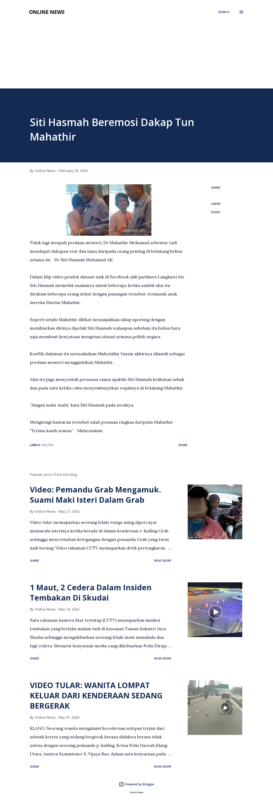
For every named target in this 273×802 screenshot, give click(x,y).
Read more (162, 560)
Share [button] (216, 187)
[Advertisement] (136, 56)
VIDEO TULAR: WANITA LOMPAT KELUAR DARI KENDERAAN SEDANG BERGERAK (96, 695)
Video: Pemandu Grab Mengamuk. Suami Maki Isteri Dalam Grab (95, 494)
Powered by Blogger (139, 784)
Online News (47, 11)
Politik (215, 212)
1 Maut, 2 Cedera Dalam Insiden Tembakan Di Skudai (91, 592)
